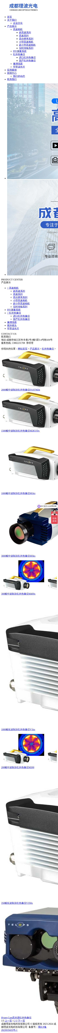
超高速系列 (25, 32)
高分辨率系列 (26, 38)
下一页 (21, 1020)
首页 (9, 17)
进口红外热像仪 (27, 57)
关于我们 (12, 20)
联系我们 (12, 79)
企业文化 (18, 23)
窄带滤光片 (19, 67)
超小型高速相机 (27, 45)
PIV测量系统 (19, 51)
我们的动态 (19, 76)
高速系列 (24, 35)
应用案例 (12, 70)
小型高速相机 (26, 42)
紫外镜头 (12, 325)
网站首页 (22, 348)
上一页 (8, 1020)
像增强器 (18, 63)
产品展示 (12, 26)
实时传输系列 (26, 48)
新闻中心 (12, 73)
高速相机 (18, 29)
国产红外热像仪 (27, 60)
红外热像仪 (19, 54)
